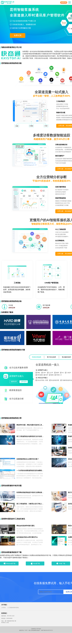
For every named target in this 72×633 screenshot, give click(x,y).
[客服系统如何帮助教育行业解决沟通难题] (59, 440)
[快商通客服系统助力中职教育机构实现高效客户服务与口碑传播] (59, 451)
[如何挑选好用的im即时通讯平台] (7, 540)
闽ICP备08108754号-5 (47, 630)
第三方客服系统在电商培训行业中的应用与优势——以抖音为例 (30, 436)
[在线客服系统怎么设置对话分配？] (7, 462)
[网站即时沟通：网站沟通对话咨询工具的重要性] (7, 428)
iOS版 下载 (62, 563)
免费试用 (63, 2)
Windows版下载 (10, 563)
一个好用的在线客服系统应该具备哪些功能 (30, 470)
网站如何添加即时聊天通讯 (25, 525)
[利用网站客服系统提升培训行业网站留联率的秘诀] (7, 496)
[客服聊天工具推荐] (59, 428)
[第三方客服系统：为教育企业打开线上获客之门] (7, 507)
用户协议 (38, 628)
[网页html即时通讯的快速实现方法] (59, 529)
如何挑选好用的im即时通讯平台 (27, 537)
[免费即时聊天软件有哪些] (59, 540)
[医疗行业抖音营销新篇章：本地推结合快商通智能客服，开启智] (59, 496)
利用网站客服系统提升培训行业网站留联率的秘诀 (30, 492)
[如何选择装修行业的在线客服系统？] (59, 507)
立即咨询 (24, 381)
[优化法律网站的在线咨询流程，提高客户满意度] (59, 462)
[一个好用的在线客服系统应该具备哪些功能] (7, 474)
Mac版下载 (36, 563)
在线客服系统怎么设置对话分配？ (27, 459)
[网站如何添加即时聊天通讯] (7, 529)
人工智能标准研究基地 (13, 607)
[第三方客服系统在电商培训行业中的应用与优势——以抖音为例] (7, 440)
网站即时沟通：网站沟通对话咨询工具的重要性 (30, 425)
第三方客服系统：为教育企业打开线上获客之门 (30, 504)
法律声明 (33, 628)
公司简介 (3, 607)
